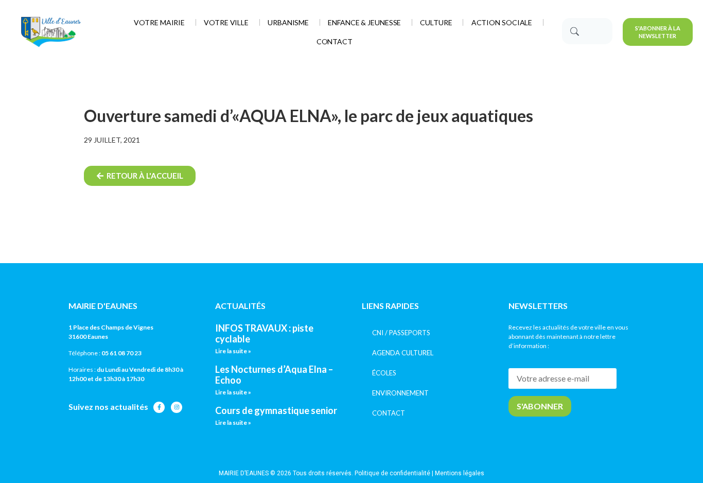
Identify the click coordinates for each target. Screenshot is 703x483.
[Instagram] (176, 407)
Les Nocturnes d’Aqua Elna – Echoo (274, 375)
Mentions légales (459, 473)
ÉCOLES (384, 373)
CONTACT (388, 413)
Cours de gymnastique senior (276, 410)
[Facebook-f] (159, 407)
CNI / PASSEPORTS (401, 333)
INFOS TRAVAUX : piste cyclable (264, 333)
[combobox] (587, 31)
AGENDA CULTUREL (402, 353)
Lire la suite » (233, 351)
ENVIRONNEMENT (400, 393)
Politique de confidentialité (392, 473)
